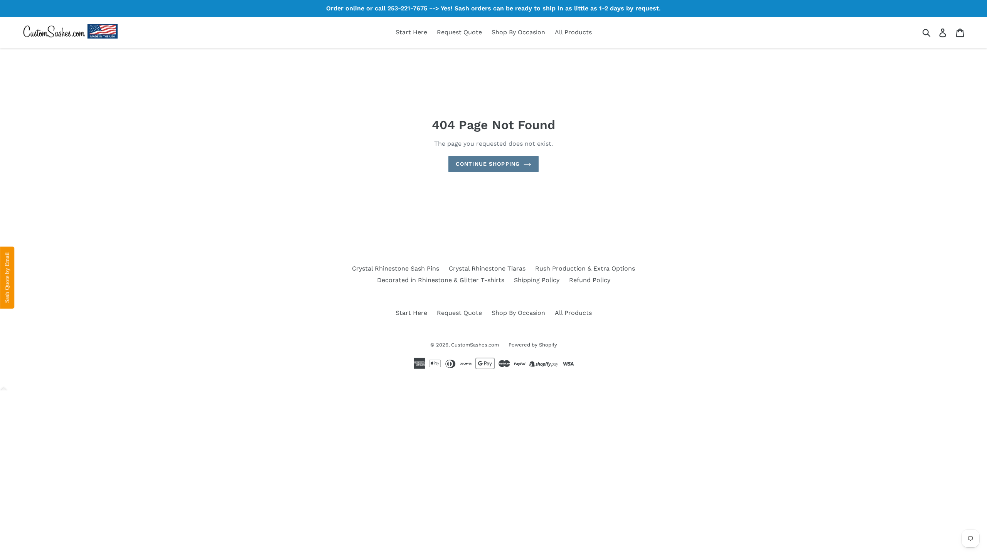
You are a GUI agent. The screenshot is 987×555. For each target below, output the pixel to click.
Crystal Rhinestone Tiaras (487, 268)
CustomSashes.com (475, 345)
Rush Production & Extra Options (585, 268)
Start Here (411, 32)
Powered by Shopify (533, 345)
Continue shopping (488, 164)
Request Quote (459, 32)
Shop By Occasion (518, 32)
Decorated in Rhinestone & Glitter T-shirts (440, 280)
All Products (573, 32)
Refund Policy (589, 280)
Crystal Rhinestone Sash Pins (395, 268)
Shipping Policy (536, 280)
